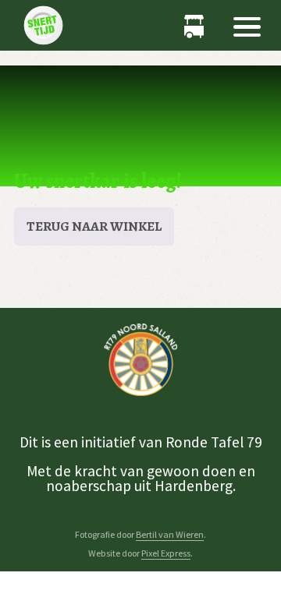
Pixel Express (165, 553)
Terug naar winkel (94, 226)
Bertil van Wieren (170, 534)
